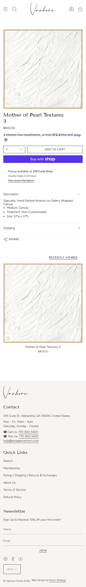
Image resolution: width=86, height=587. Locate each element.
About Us (9, 482)
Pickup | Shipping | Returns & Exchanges (30, 475)
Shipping (9, 228)
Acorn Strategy (57, 580)
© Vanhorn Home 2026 (16, 580)
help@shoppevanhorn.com (21, 441)
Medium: (12, 208)
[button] (14, 9)
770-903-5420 (28, 432)
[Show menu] (5, 9)
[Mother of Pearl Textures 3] (43, 303)
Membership (11, 468)
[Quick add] (8, 338)
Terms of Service (14, 490)
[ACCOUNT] (71, 9)
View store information (21, 180)
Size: (10, 216)
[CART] (80, 9)
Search (8, 461)
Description (11, 194)
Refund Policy (12, 497)
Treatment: (14, 212)
